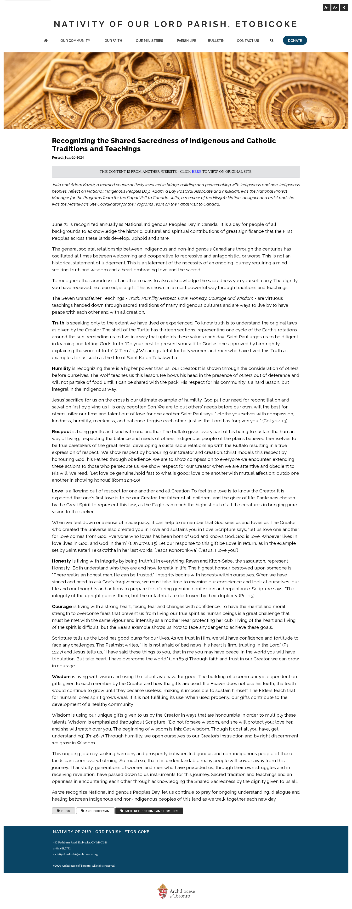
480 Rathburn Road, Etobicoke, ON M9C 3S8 (80, 842)
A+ (326, 7)
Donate (295, 41)
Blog (65, 811)
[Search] (272, 41)
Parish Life (186, 41)
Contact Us (248, 41)
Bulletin (216, 41)
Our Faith (113, 41)
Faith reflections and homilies (150, 811)
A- (335, 7)
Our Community (75, 41)
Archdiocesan (96, 811)
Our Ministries (149, 41)
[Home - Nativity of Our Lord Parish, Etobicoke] (46, 41)
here (196, 171)
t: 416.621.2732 (62, 848)
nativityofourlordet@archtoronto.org (75, 854)
